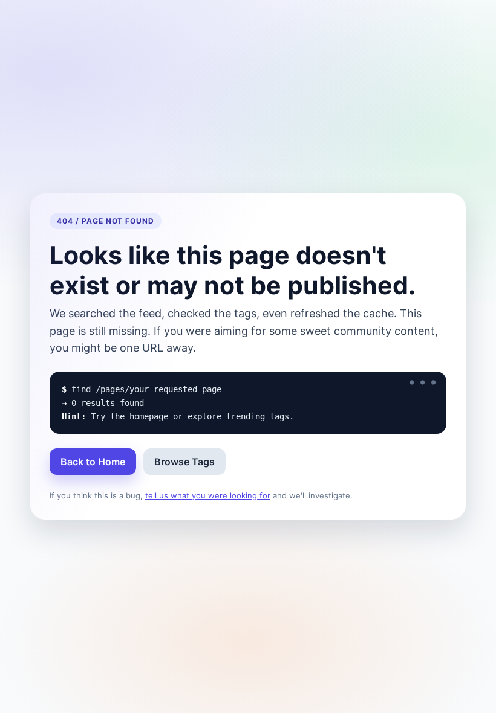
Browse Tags (184, 462)
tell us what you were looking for (207, 495)
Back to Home (92, 462)
